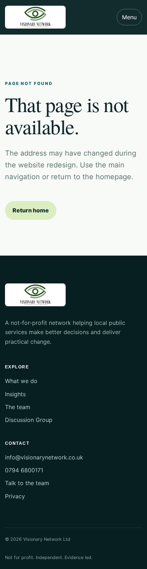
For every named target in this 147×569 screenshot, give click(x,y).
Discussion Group (28, 419)
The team (17, 407)
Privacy (15, 496)
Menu (129, 17)
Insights (15, 394)
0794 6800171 (24, 470)
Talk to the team (27, 483)
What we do (21, 380)
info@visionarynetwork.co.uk (44, 457)
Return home (30, 210)
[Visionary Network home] (35, 17)
